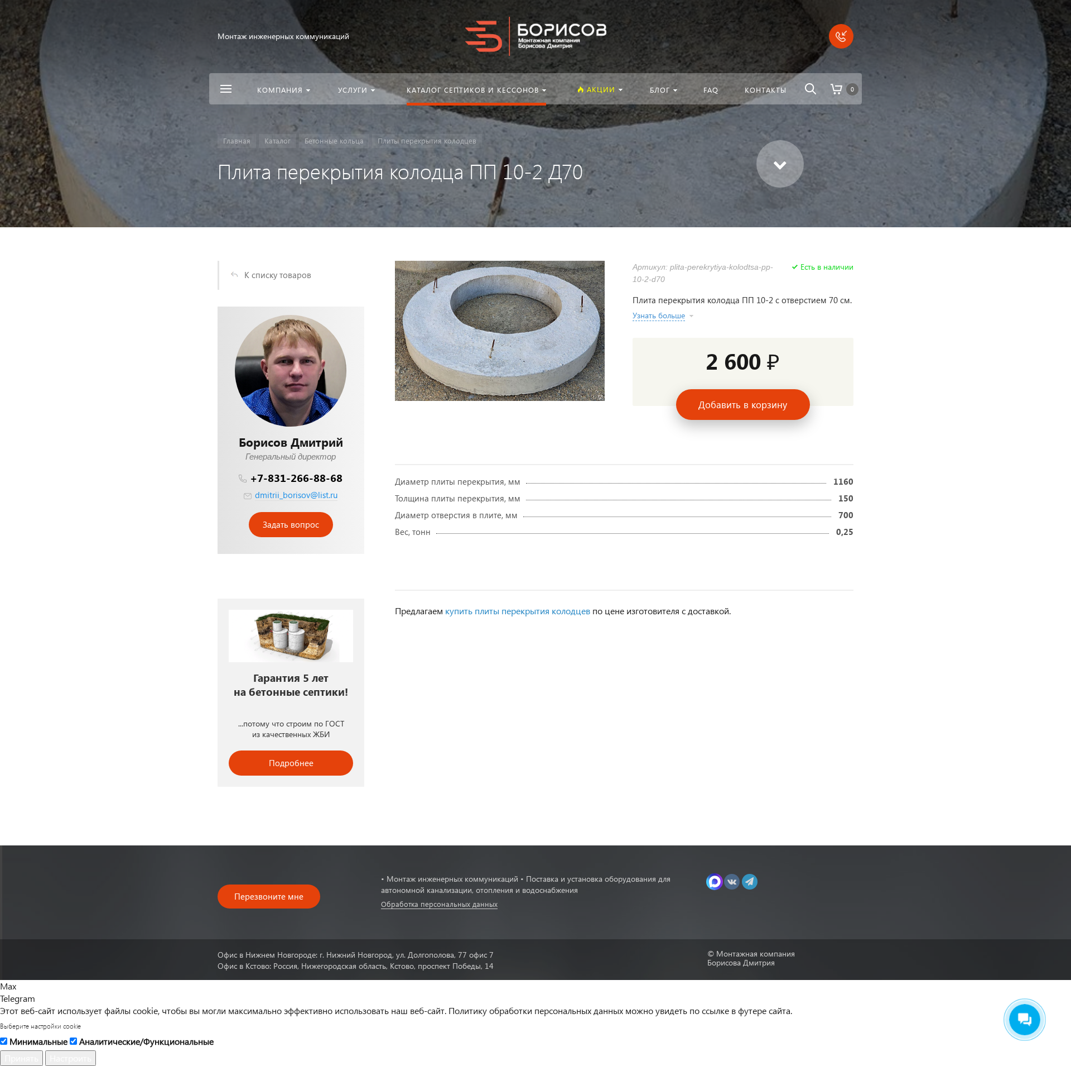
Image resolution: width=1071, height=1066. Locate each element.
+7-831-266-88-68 (296, 478)
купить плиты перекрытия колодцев (517, 610)
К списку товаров (277, 274)
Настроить (70, 1058)
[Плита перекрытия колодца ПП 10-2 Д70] (500, 331)
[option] (291, 693)
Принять (21, 1058)
